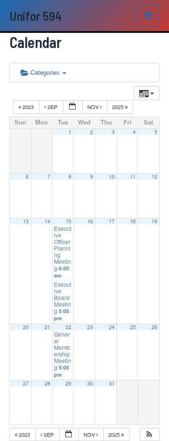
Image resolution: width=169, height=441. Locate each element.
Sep (52, 106)
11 (133, 176)
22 (68, 327)
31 (112, 383)
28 (47, 383)
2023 (28, 106)
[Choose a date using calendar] (73, 107)
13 (26, 221)
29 (68, 383)
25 (133, 327)
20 (26, 327)
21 (47, 327)
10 (112, 176)
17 (112, 221)
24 (112, 327)
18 (133, 221)
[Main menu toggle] (149, 15)
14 (47, 221)
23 (90, 327)
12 (154, 176)
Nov (93, 106)
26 (154, 327)
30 (90, 383)
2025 (118, 106)
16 (90, 221)
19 (154, 221)
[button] (149, 434)
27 (26, 383)
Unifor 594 (35, 15)
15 (68, 221)
